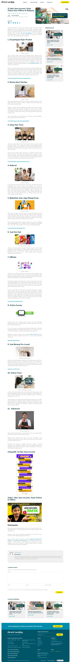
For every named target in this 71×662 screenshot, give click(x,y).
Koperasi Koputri (25, 642)
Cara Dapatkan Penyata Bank (42, 657)
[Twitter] (18, 23)
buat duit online (34, 334)
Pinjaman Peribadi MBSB (26, 647)
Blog (38, 651)
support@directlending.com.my (56, 641)
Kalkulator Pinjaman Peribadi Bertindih (42, 655)
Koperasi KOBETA (11, 642)
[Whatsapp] (11, 23)
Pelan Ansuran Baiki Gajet (13, 653)
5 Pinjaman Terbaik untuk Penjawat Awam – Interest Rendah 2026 (53, 76)
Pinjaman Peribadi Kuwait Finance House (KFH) (29, 644)
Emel (27, 584)
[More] (20, 23)
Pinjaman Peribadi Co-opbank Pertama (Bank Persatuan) (28, 640)
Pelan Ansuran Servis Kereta (13, 649)
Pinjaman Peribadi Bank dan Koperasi (15, 638)
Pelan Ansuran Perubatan (13, 655)
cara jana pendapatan (26, 33)
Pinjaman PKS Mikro (11, 657)
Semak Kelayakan (65, 2)
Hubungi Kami (39, 644)
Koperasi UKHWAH (11, 643)
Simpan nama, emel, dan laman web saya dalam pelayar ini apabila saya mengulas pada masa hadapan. (28, 589)
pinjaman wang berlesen (21, 540)
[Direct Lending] (7, 2)
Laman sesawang (48, 584)
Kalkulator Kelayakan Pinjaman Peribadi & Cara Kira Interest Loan (43, 653)
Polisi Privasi (43, 660)
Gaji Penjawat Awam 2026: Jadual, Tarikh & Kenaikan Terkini (53, 41)
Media (38, 645)
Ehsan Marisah (16, 15)
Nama (9, 584)
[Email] (15, 23)
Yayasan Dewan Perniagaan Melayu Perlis (14, 647)
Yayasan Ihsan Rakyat (25, 645)
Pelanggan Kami (40, 642)
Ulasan (9, 571)
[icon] (58, 651)
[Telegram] (13, 23)
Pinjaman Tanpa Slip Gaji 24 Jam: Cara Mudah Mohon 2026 (54, 59)
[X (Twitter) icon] (54, 651)
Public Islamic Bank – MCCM (12, 645)
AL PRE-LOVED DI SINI (14, 369)
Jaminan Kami (39, 641)
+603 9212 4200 (54, 639)
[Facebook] (9, 23)
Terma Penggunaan (51, 660)
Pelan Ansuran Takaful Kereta (13, 651)
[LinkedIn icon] (56, 651)
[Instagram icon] (51, 651)
